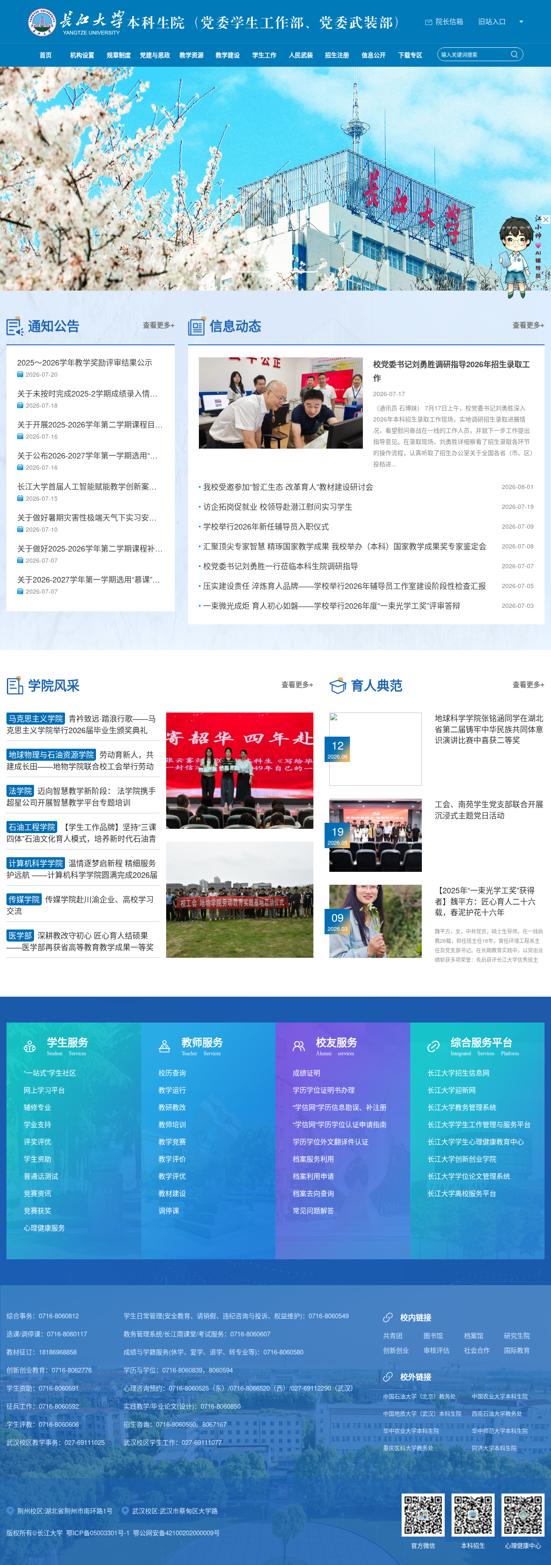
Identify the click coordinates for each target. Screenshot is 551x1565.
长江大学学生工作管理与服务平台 (479, 1124)
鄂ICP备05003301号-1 (98, 1532)
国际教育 (517, 1349)
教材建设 (172, 1193)
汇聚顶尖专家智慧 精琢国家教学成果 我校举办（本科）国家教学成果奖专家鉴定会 (344, 546)
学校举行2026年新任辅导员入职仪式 (266, 526)
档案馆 (473, 1335)
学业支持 (37, 1124)
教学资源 (192, 54)
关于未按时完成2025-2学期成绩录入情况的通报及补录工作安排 (90, 393)
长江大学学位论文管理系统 (468, 1176)
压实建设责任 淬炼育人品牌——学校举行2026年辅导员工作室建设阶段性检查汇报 (344, 585)
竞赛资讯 (37, 1193)
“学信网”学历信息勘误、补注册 (340, 1107)
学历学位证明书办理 (324, 1090)
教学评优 (172, 1176)
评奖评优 (37, 1142)
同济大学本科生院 (494, 1448)
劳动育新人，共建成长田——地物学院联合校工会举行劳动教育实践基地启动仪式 (80, 760)
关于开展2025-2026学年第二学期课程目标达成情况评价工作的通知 (90, 424)
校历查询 (172, 1073)
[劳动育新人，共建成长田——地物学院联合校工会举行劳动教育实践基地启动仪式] (239, 899)
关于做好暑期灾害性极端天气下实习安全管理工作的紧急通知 (90, 517)
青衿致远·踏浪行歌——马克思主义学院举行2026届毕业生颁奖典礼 (81, 724)
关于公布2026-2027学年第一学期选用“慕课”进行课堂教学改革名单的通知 (90, 455)
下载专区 (410, 54)
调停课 (168, 1210)
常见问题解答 (313, 1210)
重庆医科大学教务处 (408, 1448)
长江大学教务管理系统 (461, 1107)
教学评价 (172, 1159)
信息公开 (374, 54)
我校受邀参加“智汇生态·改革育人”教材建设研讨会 (288, 486)
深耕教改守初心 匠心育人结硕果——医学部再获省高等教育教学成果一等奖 (80, 941)
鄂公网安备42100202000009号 (176, 1532)
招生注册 (337, 54)
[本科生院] (77, 21)
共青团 (392, 1335)
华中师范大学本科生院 (500, 1430)
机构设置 (82, 54)
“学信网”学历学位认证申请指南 (340, 1124)
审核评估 (436, 1349)
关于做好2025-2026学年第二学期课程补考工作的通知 (90, 548)
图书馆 (433, 1335)
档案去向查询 (313, 1193)
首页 (46, 54)
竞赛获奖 (37, 1210)
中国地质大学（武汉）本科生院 (422, 1413)
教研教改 (172, 1107)
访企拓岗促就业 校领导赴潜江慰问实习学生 (278, 506)
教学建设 (228, 54)
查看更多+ (159, 325)
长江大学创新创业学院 (461, 1159)
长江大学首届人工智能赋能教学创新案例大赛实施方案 (90, 486)
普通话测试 (41, 1176)
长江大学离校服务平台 (461, 1193)
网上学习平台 (44, 1090)
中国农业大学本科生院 (500, 1396)
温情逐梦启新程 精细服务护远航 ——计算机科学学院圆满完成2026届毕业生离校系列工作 (82, 868)
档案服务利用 (313, 1159)
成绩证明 (306, 1073)
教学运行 (172, 1090)
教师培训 (172, 1124)
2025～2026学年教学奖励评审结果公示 (84, 362)
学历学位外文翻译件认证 (330, 1142)
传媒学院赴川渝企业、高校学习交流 (80, 904)
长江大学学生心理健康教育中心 (475, 1142)
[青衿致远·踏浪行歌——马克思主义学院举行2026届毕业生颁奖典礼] (239, 769)
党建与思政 (155, 54)
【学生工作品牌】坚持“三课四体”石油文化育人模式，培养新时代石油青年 (81, 832)
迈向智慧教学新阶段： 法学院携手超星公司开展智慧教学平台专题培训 (81, 796)
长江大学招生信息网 (458, 1073)
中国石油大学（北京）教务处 (419, 1396)
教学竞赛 (172, 1142)
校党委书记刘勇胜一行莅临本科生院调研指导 (280, 565)
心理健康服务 (44, 1228)
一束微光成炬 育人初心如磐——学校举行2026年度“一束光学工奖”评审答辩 (331, 605)
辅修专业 (37, 1107)
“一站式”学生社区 (50, 1073)
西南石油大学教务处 (497, 1413)
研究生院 (517, 1335)
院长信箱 (449, 21)
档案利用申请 (313, 1176)
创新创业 (396, 1349)
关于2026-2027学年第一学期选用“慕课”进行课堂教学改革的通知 (90, 579)
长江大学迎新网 (451, 1090)
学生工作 (264, 54)
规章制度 (119, 54)
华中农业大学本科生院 (411, 1430)
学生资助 (37, 1159)
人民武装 (301, 54)
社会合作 (477, 1349)
